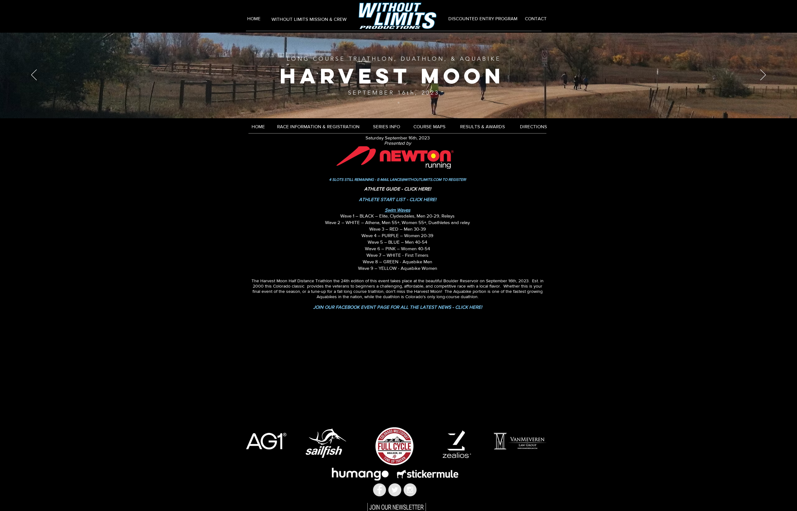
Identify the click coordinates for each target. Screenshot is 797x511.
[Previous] (34, 75)
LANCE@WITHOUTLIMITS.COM (415, 179)
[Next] (763, 75)
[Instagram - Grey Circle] (410, 489)
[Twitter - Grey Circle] (394, 489)
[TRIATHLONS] (398, 103)
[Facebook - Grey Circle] (379, 489)
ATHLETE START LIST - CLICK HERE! (397, 199)
